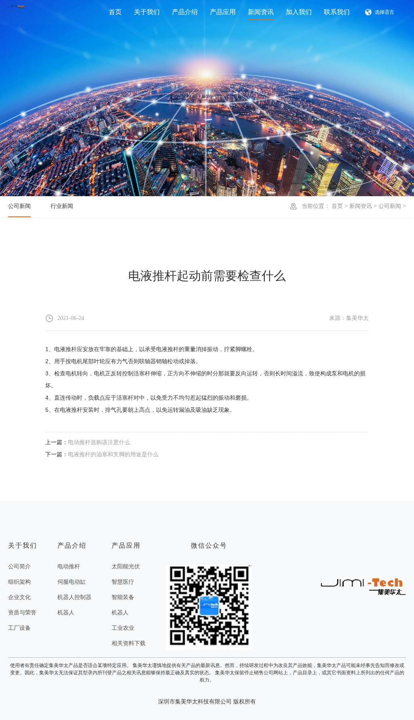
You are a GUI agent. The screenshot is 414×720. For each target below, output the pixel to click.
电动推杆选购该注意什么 (99, 442)
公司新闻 (389, 206)
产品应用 (223, 11)
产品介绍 (185, 11)
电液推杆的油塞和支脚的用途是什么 (113, 454)
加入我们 (299, 11)
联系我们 (337, 11)
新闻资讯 (261, 11)
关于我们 (147, 11)
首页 (115, 11)
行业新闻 (62, 206)
